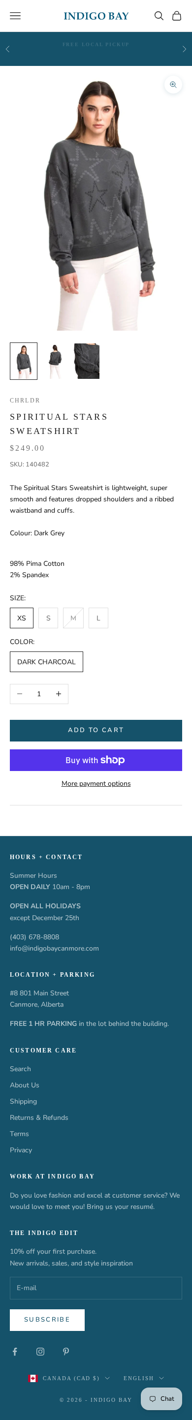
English (139, 1378)
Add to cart (96, 730)
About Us (24, 1085)
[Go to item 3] (86, 361)
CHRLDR (25, 400)
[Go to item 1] (23, 361)
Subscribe (47, 1319)
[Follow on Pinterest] (66, 1352)
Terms (19, 1134)
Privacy (21, 1150)
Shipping (23, 1101)
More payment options (96, 783)
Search (20, 1069)
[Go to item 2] (55, 361)
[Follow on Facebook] (15, 1352)
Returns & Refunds (39, 1117)
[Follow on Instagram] (40, 1352)
